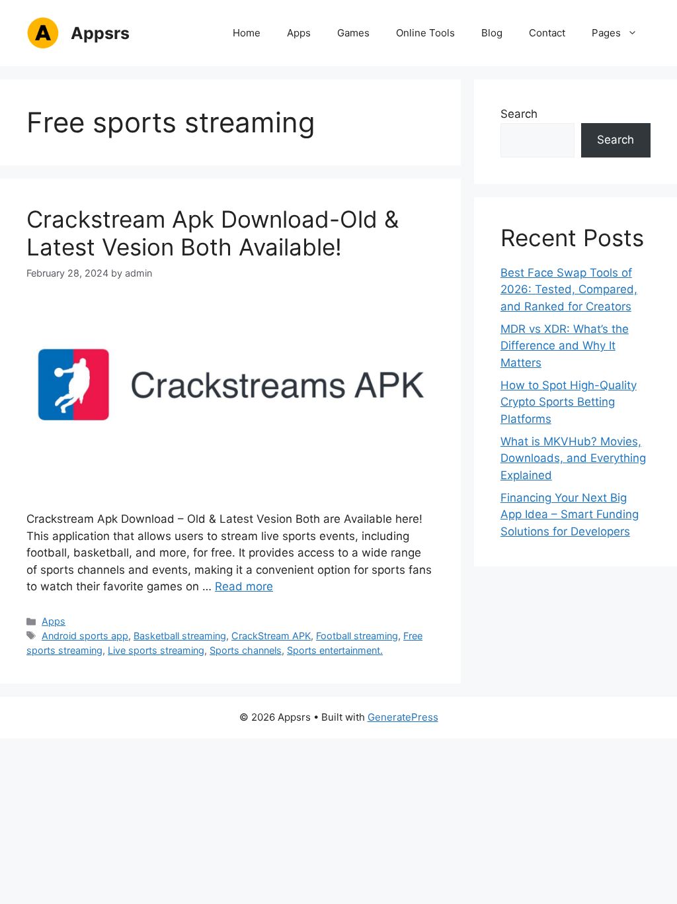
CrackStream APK (271, 635)
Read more (244, 586)
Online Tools (425, 32)
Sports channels (246, 650)
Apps (299, 32)
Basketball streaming (180, 635)
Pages (606, 32)
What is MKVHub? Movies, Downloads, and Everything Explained (573, 458)
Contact (547, 32)
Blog (491, 32)
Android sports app (85, 635)
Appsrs (100, 33)
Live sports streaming (156, 650)
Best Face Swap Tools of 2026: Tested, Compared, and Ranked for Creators (568, 289)
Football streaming (357, 635)
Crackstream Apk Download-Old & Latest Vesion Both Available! (212, 233)
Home (246, 32)
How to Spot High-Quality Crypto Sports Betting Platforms (568, 402)
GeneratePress (403, 717)
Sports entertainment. (335, 650)
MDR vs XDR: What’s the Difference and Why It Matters (564, 345)
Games (353, 32)
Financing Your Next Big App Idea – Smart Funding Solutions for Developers (569, 514)
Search (519, 113)
